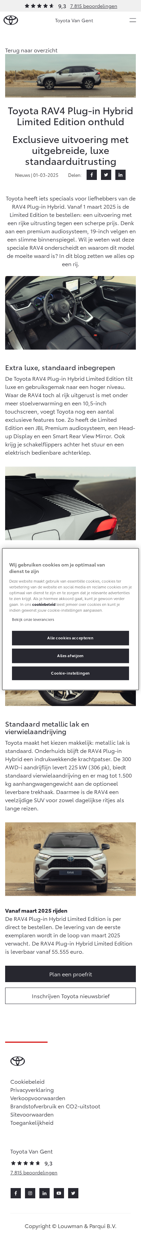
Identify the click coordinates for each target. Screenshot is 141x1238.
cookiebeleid (43, 604)
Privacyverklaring (32, 1089)
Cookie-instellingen (70, 673)
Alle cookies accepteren (70, 637)
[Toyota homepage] (10, 20)
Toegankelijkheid (31, 1122)
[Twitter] (106, 174)
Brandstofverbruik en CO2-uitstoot (55, 1106)
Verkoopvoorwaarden (37, 1098)
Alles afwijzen (70, 655)
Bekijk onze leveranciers (33, 619)
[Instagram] (30, 1193)
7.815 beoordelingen (93, 5)
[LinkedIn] (120, 174)
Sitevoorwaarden (32, 1114)
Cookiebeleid (27, 1081)
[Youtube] (58, 1193)
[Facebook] (91, 174)
